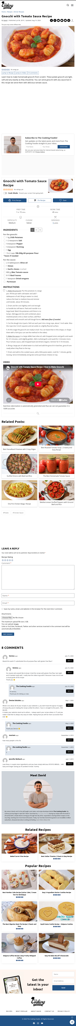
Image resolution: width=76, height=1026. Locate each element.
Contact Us (49, 1011)
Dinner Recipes (19, 12)
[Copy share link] (65, 20)
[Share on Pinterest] (54, 20)
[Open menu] (72, 5)
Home (4, 12)
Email (5, 603)
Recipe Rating (7, 557)
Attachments (6, 614)
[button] (2, 69)
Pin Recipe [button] (41, 200)
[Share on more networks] (68, 20)
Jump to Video (21, 73)
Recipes (9, 12)
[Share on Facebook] (51, 20)
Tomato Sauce (18, 513)
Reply (70, 661)
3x (40, 230)
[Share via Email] (58, 20)
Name (5, 596)
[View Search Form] (68, 5)
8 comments (33, 73)
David (5, 20)
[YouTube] (42, 1023)
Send (63, 988)
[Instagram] (38, 1023)
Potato (6, 513)
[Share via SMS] (61, 20)
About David (36, 1011)
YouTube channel (43, 813)
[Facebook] (34, 1023)
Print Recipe (16, 200)
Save (64, 200)
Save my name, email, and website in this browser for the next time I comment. (33, 609)
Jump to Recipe (8, 73)
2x (36, 230)
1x (32, 230)
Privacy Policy (64, 1011)
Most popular (21, 1011)
